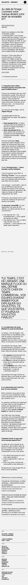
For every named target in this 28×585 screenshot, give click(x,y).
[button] (25, 2)
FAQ (3, 576)
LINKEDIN (4, 560)
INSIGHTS (4, 552)
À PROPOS (4, 550)
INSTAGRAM (5, 562)
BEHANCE (4, 559)
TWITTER (4, 565)
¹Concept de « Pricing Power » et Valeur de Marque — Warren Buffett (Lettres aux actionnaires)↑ (14, 483)
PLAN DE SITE (5, 579)
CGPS (3, 575)
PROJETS (4, 546)
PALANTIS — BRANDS (10, 2)
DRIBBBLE (4, 563)
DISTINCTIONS (6, 549)
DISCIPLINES (5, 547)
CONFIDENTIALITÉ (7, 573)
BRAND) (4, 27)
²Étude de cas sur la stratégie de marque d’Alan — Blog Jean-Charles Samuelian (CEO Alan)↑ (14, 497)
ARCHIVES (4, 578)
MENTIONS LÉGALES (7, 572)
